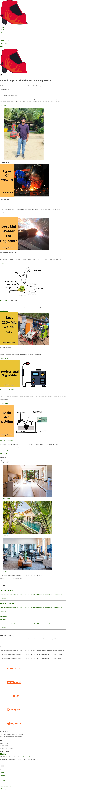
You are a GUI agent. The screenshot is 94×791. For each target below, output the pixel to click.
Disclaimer (8, 762)
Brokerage (4, 43)
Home (2, 27)
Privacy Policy (2, 762)
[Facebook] (1, 47)
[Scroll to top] (0, 766)
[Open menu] (1, 74)
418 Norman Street (6, 40)
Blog (2, 38)
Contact (3, 35)
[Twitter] (2, 754)
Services (3, 30)
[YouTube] (5, 754)
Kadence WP (26, 757)
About (2, 32)
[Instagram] (2, 47)
